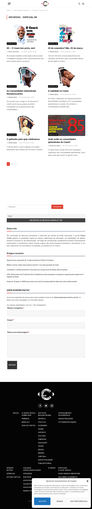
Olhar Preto (29, 484)
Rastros (27, 477)
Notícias (42, 413)
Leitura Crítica (14, 477)
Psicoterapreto (30, 487)
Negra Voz (28, 491)
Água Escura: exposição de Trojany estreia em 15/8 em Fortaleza (30, 260)
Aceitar (42, 501)
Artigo (10, 470)
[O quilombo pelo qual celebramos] (25, 125)
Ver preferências (78, 501)
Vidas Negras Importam (69, 473)
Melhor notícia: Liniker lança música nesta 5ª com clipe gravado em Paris (33, 265)
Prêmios (25, 419)
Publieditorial (45, 463)
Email (10, 320)
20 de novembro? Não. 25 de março (65, 48)
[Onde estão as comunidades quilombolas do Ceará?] (66, 125)
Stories (51, 468)
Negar (60, 501)
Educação (42, 443)
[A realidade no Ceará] (66, 77)
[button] (87, 481)
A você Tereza (64, 470)
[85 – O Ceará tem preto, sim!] (25, 34)
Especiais (62, 468)
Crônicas (11, 473)
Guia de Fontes (28, 425)
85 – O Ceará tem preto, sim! (21, 48)
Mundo (41, 453)
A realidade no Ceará (58, 91)
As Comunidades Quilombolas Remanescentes (21, 92)
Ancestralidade (65, 419)
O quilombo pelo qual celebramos (23, 139)
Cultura (42, 436)
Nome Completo (15, 308)
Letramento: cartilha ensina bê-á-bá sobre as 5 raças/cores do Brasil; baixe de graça (37, 270)
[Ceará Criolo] (45, 3)
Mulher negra (44, 415)
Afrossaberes (64, 413)
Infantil (42, 419)
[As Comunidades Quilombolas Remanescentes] (25, 77)
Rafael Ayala (54, 51)
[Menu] (9, 3)
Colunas (27, 468)
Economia (42, 425)
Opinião (10, 468)
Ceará (41, 446)
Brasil (41, 449)
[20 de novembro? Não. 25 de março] (66, 34)
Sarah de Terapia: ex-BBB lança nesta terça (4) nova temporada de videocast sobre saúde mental (42, 281)
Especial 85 (12, 43)
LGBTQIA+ (42, 456)
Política (42, 422)
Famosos (42, 439)
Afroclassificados (32, 470)
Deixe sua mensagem (18, 332)
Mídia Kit (26, 422)
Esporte (42, 432)
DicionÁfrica (64, 415)
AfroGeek (27, 473)
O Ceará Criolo (28, 413)
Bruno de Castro (14, 51)
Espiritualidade (45, 460)
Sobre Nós (26, 415)
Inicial (16, 413)
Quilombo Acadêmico (67, 477)
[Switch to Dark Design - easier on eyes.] (79, 4)
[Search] (83, 3)
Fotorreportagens (67, 422)
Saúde (41, 429)
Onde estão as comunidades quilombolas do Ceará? (62, 140)
